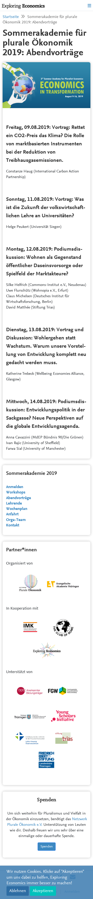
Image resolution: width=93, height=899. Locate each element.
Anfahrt (12, 514)
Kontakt (12, 525)
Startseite (11, 17)
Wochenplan (16, 509)
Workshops (15, 492)
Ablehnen (17, 891)
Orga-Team (16, 520)
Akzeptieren (43, 891)
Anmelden (14, 487)
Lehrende (14, 503)
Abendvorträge (18, 498)
